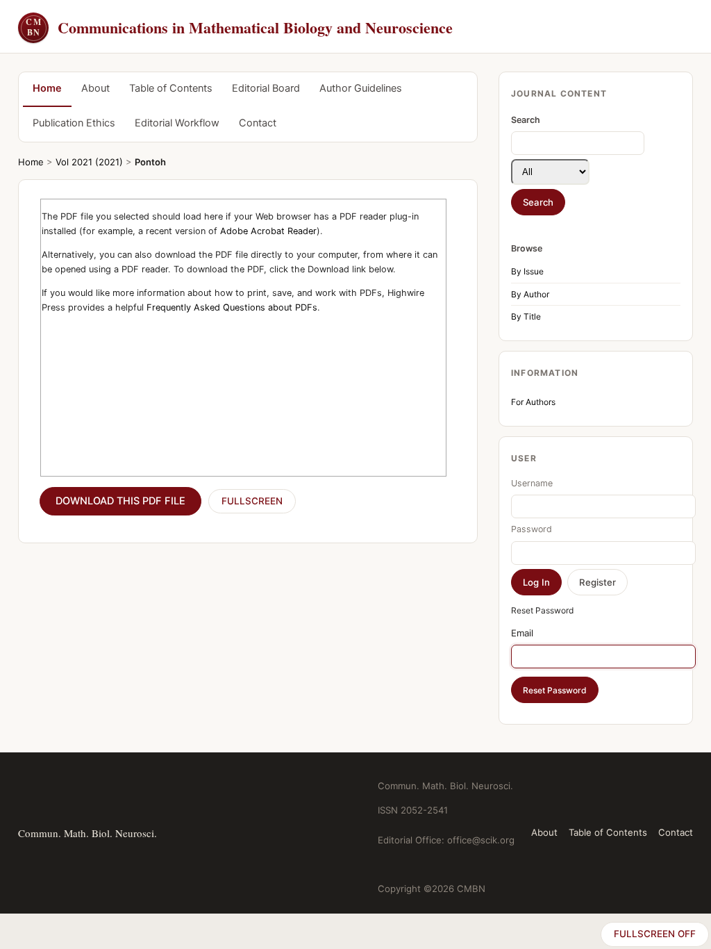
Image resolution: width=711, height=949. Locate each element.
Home (47, 88)
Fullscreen (252, 500)
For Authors (533, 402)
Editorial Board (266, 88)
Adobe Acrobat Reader (268, 231)
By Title (526, 316)
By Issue (527, 271)
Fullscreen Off (655, 933)
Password (531, 529)
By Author (530, 294)
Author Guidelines (360, 88)
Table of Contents (170, 88)
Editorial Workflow (177, 123)
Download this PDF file (120, 501)
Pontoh (150, 161)
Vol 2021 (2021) (89, 161)
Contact (257, 123)
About (95, 88)
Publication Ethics (74, 123)
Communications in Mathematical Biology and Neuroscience (239, 27)
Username (532, 483)
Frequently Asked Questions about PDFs (232, 307)
